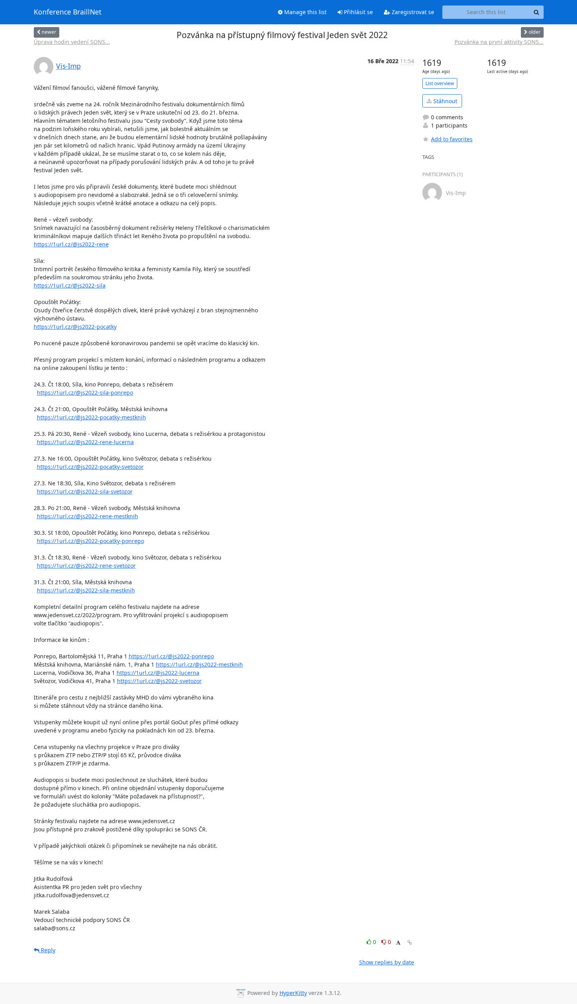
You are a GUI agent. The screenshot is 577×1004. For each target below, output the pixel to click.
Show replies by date (386, 962)
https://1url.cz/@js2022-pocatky (75, 326)
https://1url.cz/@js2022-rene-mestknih (87, 516)
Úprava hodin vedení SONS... (72, 42)
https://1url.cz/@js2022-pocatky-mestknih (91, 417)
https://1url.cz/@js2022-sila (70, 285)
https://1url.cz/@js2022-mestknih (199, 664)
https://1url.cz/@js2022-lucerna (158, 672)
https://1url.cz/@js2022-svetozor (159, 681)
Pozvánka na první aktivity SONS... (499, 42)
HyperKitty (293, 993)
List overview (439, 83)
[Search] (537, 12)
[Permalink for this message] (409, 942)
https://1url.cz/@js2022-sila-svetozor (85, 491)
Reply (47, 950)
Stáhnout (444, 101)
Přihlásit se (357, 12)
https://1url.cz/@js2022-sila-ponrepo (85, 392)
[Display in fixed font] (398, 943)
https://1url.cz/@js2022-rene (71, 244)
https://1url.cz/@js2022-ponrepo (171, 656)
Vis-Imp (68, 66)
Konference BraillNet (67, 12)
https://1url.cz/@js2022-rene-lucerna (85, 442)
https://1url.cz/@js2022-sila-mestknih (86, 590)
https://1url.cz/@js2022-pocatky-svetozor (90, 466)
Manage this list (305, 12)
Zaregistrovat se (412, 12)
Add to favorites (452, 139)
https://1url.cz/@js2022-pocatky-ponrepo (90, 541)
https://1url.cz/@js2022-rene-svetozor (86, 565)
